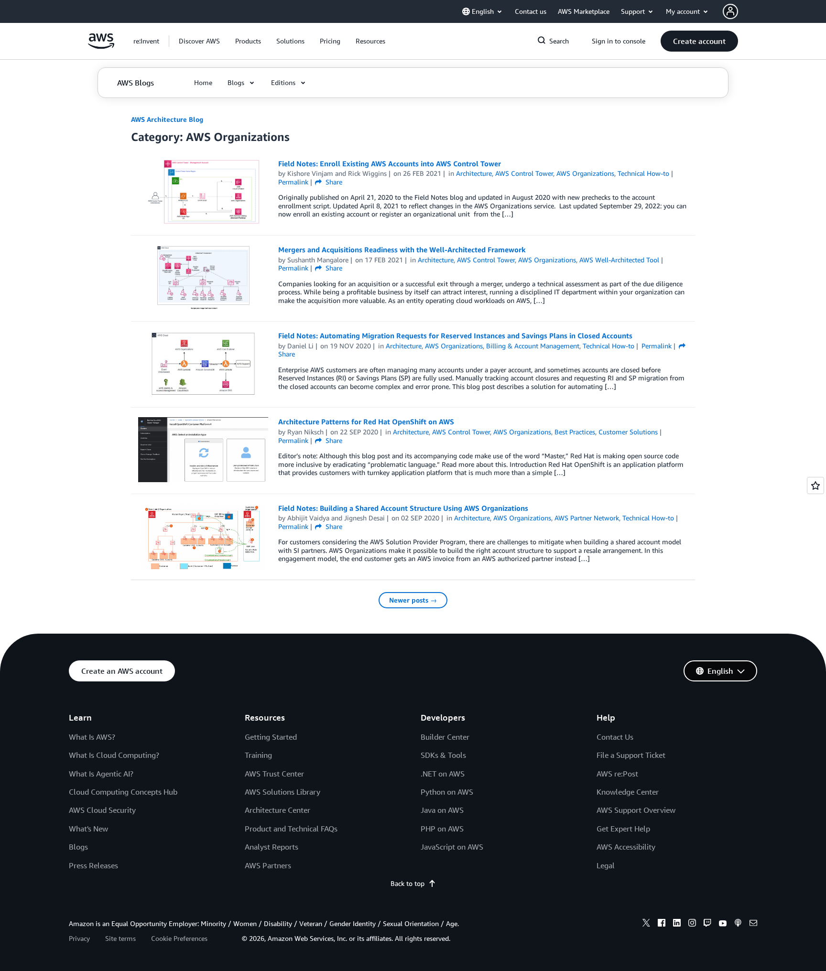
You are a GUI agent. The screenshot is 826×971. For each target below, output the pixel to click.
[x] (646, 924)
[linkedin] (677, 924)
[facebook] (661, 924)
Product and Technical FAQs (291, 828)
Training (258, 755)
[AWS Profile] (730, 11)
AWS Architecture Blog (167, 119)
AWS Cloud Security (102, 810)
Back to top (407, 883)
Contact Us (615, 737)
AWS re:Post (617, 773)
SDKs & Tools (443, 755)
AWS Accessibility (626, 847)
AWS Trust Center (274, 773)
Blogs (78, 847)
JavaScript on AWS (452, 847)
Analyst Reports (271, 847)
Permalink (293, 182)
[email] (753, 924)
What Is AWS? (92, 737)
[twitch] (707, 924)
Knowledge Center (628, 792)
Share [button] (333, 182)
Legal (606, 865)
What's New (88, 828)
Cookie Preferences (179, 938)
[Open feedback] (815, 485)
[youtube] (723, 924)
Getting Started (271, 737)
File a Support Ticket (631, 755)
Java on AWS (442, 810)
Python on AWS (447, 792)
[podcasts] (738, 924)
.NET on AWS (443, 773)
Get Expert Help (623, 828)
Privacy (79, 938)
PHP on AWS (442, 828)
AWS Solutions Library (282, 792)
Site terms (120, 938)
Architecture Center (277, 810)
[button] (199, 41)
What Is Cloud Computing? (114, 755)
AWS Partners (268, 865)
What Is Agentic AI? (101, 773)
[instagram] (692, 924)
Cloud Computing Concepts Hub (123, 792)
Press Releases (93, 865)
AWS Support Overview (636, 810)
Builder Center (445, 737)
